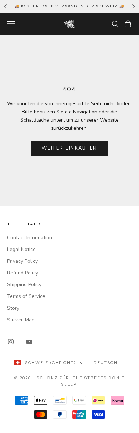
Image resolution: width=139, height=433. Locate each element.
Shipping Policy (24, 284)
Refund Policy (22, 272)
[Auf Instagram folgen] (10, 341)
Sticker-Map (21, 319)
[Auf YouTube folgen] (29, 341)
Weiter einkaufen (69, 148)
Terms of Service (26, 296)
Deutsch (105, 362)
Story (13, 308)
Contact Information (29, 237)
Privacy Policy (22, 261)
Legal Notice (21, 249)
